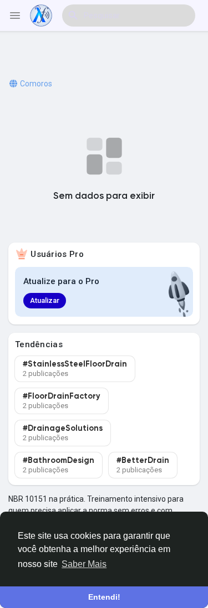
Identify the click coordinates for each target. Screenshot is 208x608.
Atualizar (44, 300)
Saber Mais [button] (84, 564)
